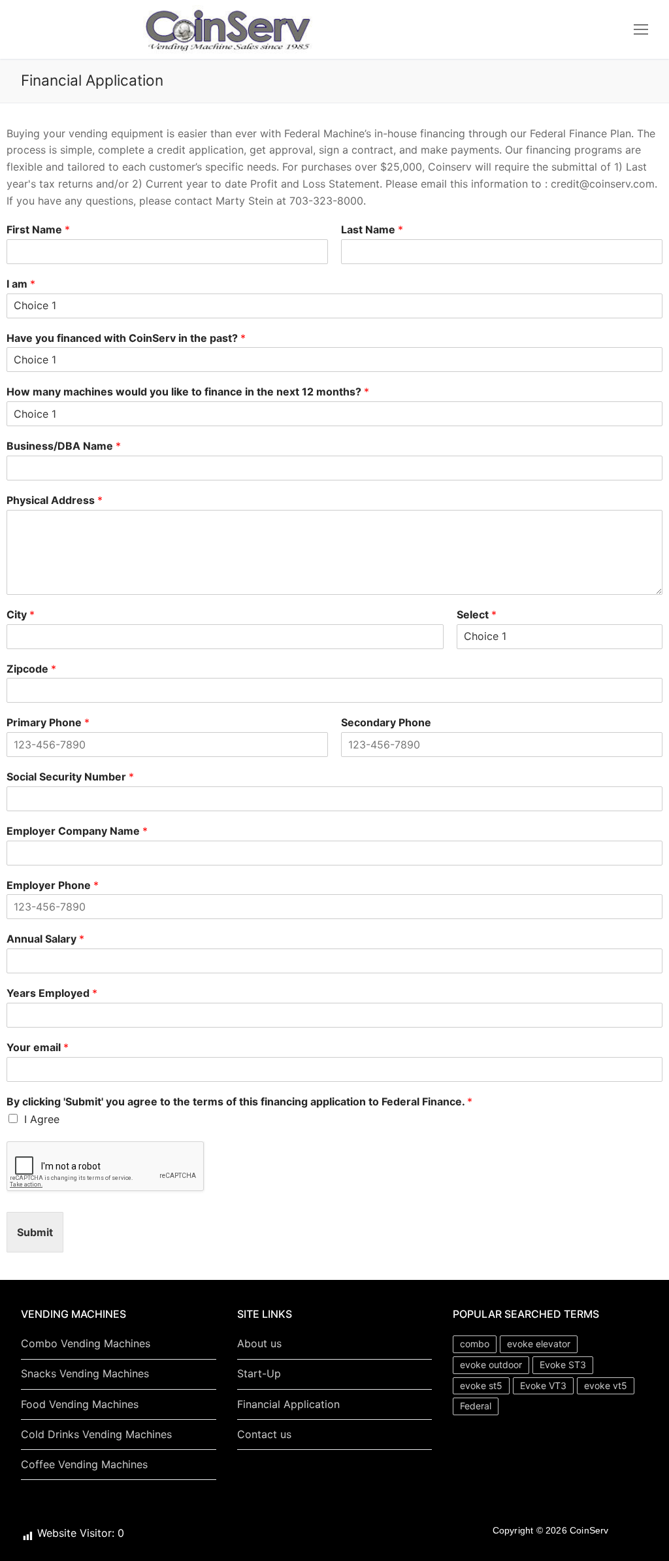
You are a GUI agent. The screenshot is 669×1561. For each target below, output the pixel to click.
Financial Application (288, 1404)
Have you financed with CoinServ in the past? (126, 337)
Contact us (264, 1434)
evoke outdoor (491, 1364)
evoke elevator (538, 1343)
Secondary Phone (386, 722)
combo (474, 1343)
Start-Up (259, 1373)
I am (21, 283)
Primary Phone (48, 722)
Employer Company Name (77, 830)
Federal (475, 1405)
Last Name (372, 229)
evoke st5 (481, 1385)
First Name (38, 229)
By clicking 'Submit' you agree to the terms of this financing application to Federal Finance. (239, 1101)
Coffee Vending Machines (84, 1464)
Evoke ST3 (563, 1364)
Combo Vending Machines (85, 1343)
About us (259, 1343)
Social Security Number (70, 776)
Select (477, 614)
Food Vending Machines (80, 1404)
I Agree (41, 1119)
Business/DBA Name (64, 445)
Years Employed (52, 992)
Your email (38, 1047)
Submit (35, 1232)
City (21, 614)
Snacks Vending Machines (85, 1373)
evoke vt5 (605, 1385)
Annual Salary (45, 938)
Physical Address (55, 500)
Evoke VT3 (543, 1385)
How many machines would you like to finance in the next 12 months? (188, 391)
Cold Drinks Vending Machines (96, 1434)
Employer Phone (53, 885)
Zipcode (31, 668)
